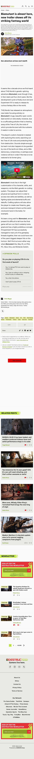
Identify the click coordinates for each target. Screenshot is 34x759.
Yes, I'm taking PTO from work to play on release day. (17, 268)
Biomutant (12, 317)
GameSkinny (22, 709)
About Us (17, 677)
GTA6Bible (16, 717)
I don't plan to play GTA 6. (13, 282)
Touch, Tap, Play (8, 714)
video (19, 319)
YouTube (30, 319)
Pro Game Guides (9, 701)
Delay (17, 317)
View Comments (17, 360)
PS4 (24, 317)
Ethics (17, 681)
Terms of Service (13, 575)
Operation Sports (11, 712)
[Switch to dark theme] (29, 6)
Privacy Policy (21, 575)
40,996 (19, 645)
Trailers (14, 319)
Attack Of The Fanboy (11, 704)
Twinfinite (19, 701)
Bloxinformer (26, 714)
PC (21, 317)
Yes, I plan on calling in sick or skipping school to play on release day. (17, 273)
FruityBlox (17, 714)
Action (6, 317)
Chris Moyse (8, 33)
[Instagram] (2, 311)
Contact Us (17, 684)
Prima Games (24, 704)
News (7, 10)
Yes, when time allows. (12, 278)
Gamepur (26, 701)
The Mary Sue (22, 712)
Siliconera (9, 706)
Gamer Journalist (11, 709)
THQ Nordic (8, 319)
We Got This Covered (20, 706)
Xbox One (24, 319)
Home (2, 10)
